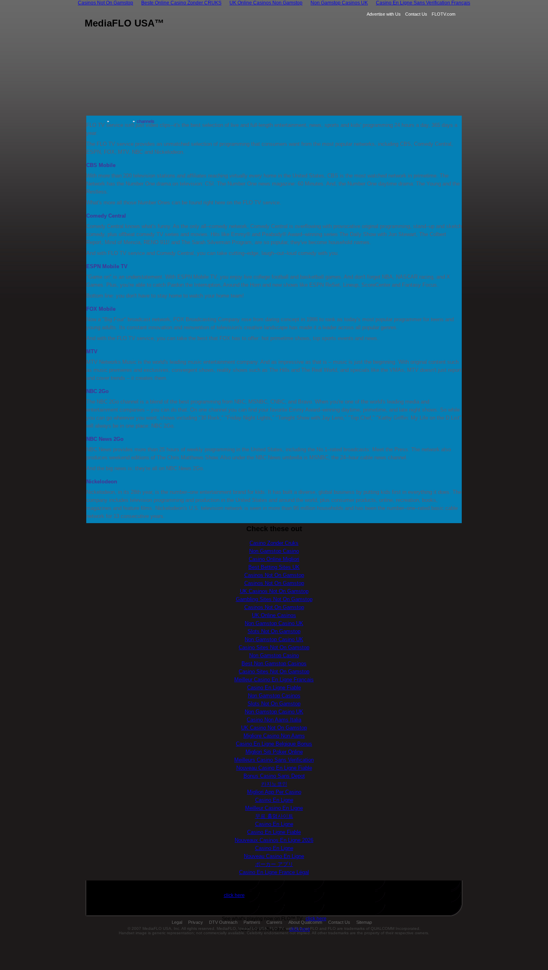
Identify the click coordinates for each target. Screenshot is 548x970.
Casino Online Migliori (274, 559)
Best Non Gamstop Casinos (274, 663)
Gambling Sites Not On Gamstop (274, 599)
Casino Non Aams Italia (274, 720)
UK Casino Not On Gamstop (274, 728)
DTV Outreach (223, 922)
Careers (274, 922)
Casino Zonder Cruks (274, 543)
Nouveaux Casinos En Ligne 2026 (274, 840)
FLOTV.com (443, 14)
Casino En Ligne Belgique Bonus (274, 744)
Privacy (195, 922)
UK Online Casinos (274, 615)
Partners (252, 922)
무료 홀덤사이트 (274, 816)
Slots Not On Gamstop (274, 631)
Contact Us (416, 14)
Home (100, 121)
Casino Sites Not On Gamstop (274, 647)
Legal (177, 922)
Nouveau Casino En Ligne (274, 856)
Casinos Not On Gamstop (274, 575)
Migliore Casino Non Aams (274, 736)
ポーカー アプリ (274, 864)
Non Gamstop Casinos (274, 696)
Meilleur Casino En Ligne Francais (274, 680)
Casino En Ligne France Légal (274, 872)
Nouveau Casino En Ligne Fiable (274, 768)
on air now (121, 121)
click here (234, 895)
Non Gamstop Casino (274, 551)
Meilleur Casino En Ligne (274, 808)
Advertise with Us (384, 14)
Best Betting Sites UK (274, 567)
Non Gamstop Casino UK (274, 623)
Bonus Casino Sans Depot (274, 776)
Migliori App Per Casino (274, 792)
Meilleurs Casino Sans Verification (274, 760)
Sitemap (364, 922)
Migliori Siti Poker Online (274, 752)
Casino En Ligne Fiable (274, 688)
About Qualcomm (305, 922)
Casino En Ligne (274, 800)
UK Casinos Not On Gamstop (274, 591)
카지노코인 (274, 784)
